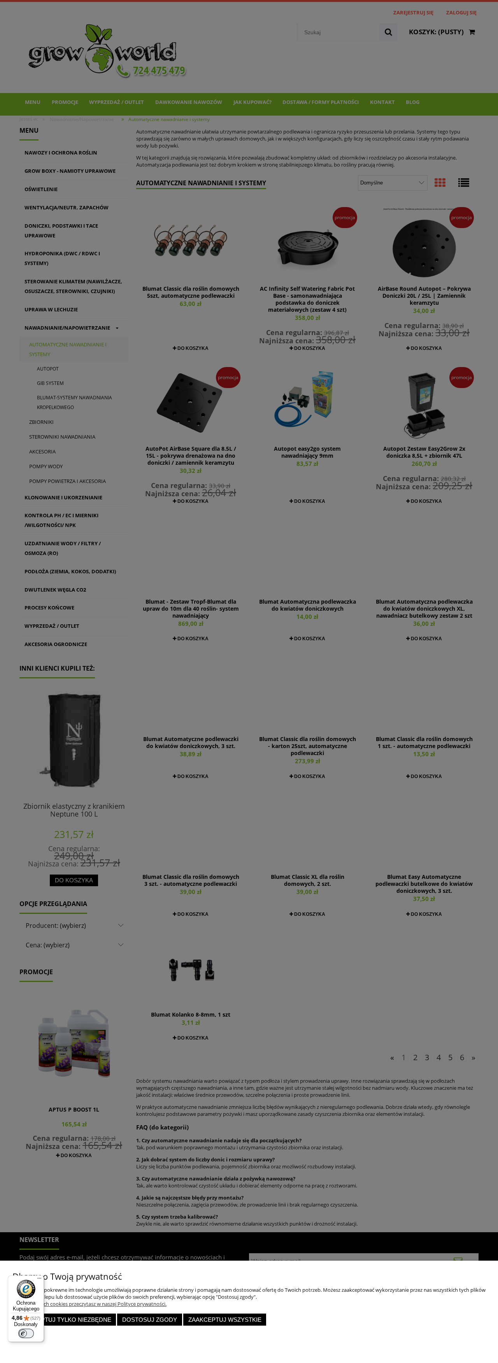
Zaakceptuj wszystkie (224, 1319)
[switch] (26, 1333)
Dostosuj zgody (149, 1319)
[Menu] (39, 1280)
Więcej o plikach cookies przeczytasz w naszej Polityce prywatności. (89, 1303)
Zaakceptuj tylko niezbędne (64, 1319)
